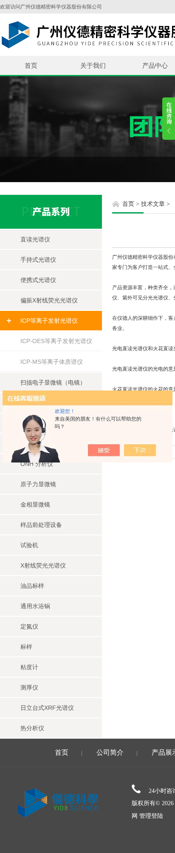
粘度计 (29, 667)
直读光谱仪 (35, 239)
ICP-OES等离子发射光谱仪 (56, 341)
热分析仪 (32, 728)
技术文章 (153, 204)
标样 (26, 646)
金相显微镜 (35, 504)
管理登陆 (151, 816)
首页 (31, 65)
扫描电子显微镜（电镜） (53, 382)
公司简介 (110, 752)
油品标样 (32, 585)
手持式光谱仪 (38, 259)
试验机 (29, 545)
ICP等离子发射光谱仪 (49, 320)
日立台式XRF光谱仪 (47, 707)
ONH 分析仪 (36, 463)
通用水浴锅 (35, 606)
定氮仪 (29, 626)
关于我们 (93, 65)
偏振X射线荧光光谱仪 (49, 300)
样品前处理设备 (41, 524)
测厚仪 (29, 687)
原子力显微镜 (38, 484)
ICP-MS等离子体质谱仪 (51, 361)
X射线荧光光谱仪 (43, 565)
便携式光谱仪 (38, 280)
